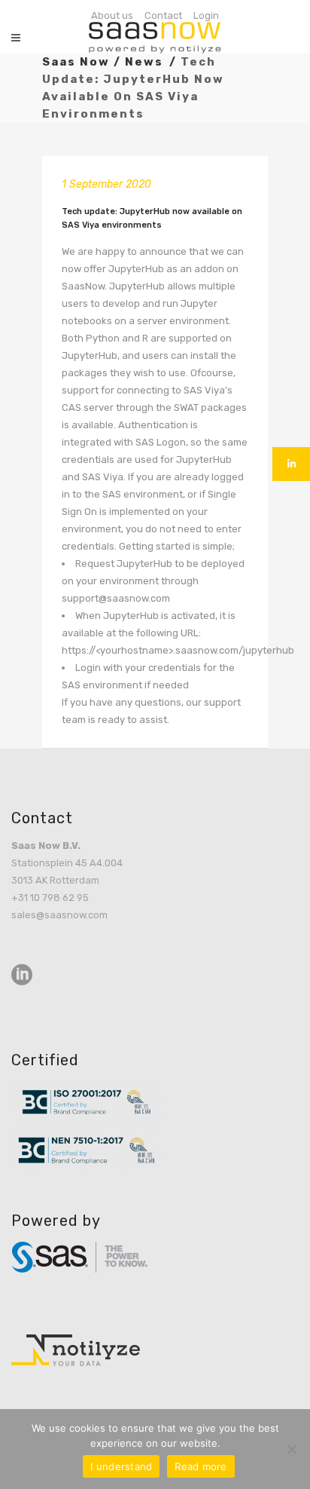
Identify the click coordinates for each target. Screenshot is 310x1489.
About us (112, 15)
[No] (291, 1449)
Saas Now (76, 62)
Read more (200, 1466)
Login (206, 15)
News (144, 62)
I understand (121, 1466)
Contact (163, 15)
